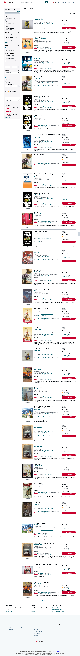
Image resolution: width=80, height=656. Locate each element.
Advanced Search (7, 5)
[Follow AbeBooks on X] (59, 625)
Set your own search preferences (59, 611)
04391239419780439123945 (47, 488)
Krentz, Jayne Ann (38, 504)
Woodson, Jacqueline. (39, 484)
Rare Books (32, 5)
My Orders (10, 627)
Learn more (7, 42)
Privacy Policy (36, 629)
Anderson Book (40, 573)
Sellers (63, 5)
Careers (35, 625)
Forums (35, 627)
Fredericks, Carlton (38, 19)
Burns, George (37, 565)
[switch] (6, 91)
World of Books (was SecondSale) (43, 85)
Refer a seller (23, 627)
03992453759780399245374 (47, 82)
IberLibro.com (58, 645)
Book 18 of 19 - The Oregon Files (43, 63)
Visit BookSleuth (32, 611)
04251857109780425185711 (47, 101)
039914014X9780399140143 (47, 469)
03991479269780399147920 (47, 508)
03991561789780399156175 (47, 431)
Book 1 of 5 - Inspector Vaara (42, 432)
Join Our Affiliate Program (25, 623)
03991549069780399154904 (47, 373)
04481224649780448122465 (47, 23)
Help (74, 2)
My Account (64, 2)
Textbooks (54, 5)
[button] (23, 14)
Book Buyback (23, 625)
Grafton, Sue (37, 137)
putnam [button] (29, 10)
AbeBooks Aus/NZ (44, 645)
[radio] (5, 48)
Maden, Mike (37, 58)
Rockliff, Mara (37, 409)
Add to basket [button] (69, 28)
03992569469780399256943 (47, 314)
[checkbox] (5, 16)
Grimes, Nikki (37, 78)
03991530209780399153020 (47, 180)
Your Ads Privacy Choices (38, 631)
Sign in (59, 2)
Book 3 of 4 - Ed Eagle (41, 374)
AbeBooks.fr (30, 645)
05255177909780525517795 (47, 413)
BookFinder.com (40, 648)
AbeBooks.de (24, 645)
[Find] (46, 2)
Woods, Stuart (37, 369)
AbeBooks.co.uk (17, 645)
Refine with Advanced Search (39, 10)
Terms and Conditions (56, 651)
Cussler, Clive (37, 97)
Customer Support (49, 623)
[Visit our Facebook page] (59, 622)
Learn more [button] (7, 117)
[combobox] (31, 2)
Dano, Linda (36, 252)
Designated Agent (37, 633)
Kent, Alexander (37, 388)
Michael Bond (37, 38)
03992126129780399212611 (47, 294)
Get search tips (55, 607)
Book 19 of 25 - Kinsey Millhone (43, 142)
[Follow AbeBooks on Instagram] (59, 627)
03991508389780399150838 (47, 354)
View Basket (11, 629)
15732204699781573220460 (47, 217)
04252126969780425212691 (47, 141)
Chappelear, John (38, 176)
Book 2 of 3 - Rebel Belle (41, 315)
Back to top (40, 616)
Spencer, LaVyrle (38, 465)
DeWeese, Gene (37, 290)
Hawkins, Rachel (37, 310)
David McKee (43, 38)
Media (35, 623)
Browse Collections (20, 5)
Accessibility (36, 635)
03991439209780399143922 (47, 256)
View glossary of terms (57, 609)
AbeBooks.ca (51, 645)
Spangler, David (37, 213)
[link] (74, 14)
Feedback (79, 234)
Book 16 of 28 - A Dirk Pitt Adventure (44, 102)
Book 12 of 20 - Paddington (42, 43)
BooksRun (39, 26)
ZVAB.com (64, 645)
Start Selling (73, 5)
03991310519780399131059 (47, 569)
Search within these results (10, 9)
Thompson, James (38, 427)
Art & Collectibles (43, 5)
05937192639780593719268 (47, 62)
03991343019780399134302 (47, 392)
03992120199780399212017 (47, 42)
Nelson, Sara (37, 350)
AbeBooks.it (37, 645)
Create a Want (9, 611)
